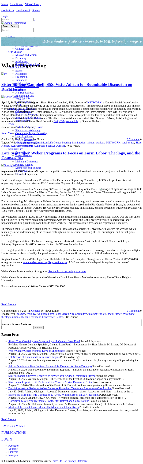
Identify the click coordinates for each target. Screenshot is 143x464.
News (4, 4)
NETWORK (94, 102)
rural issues (128, 142)
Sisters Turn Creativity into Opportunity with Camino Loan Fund (44, 341)
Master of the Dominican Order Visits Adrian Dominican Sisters (43, 407)
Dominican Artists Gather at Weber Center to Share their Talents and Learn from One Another (60, 388)
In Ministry (21, 61)
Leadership (21, 76)
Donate (36, 10)
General (28, 139)
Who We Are (22, 98)
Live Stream (16, 4)
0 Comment (133, 139)
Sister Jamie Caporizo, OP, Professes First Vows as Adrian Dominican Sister (50, 382)
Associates (21, 73)
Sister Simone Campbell (31, 145)
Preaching (20, 58)
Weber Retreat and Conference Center (42, 316)
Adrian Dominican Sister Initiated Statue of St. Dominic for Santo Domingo (50, 366)
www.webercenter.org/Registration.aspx (45, 262)
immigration (78, 142)
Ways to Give (15, 158)
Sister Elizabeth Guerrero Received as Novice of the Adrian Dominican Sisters (51, 375)
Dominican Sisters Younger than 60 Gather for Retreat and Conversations (48, 400)
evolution (41, 313)
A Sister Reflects (24, 92)
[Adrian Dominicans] (13, 22)
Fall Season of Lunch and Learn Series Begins (33, 357)
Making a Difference (26, 161)
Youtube (13, 448)
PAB (11, 123)
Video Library (33, 4)
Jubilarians (21, 80)
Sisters (18, 70)
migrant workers (96, 142)
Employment (23, 10)
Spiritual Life (15, 148)
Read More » (8, 133)
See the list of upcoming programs (67, 271)
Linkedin (13, 451)
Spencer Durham (55, 145)
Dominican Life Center (48, 142)
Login (4, 16)
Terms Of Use (59, 460)
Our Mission (15, 51)
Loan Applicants (24, 136)
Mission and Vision (26, 54)
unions (16, 316)
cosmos (21, 313)
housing (66, 142)
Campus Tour (22, 48)
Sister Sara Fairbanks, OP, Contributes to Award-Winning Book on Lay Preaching (53, 394)
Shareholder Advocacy (27, 130)
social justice (115, 313)
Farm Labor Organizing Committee (67, 313)
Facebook (13, 445)
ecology (31, 313)
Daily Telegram (62, 121)
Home (11, 36)
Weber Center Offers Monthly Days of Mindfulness (36, 350)
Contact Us (7, 10)
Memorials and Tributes (28, 167)
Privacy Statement (77, 460)
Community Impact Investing (31, 133)
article (74, 121)
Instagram (13, 455)
